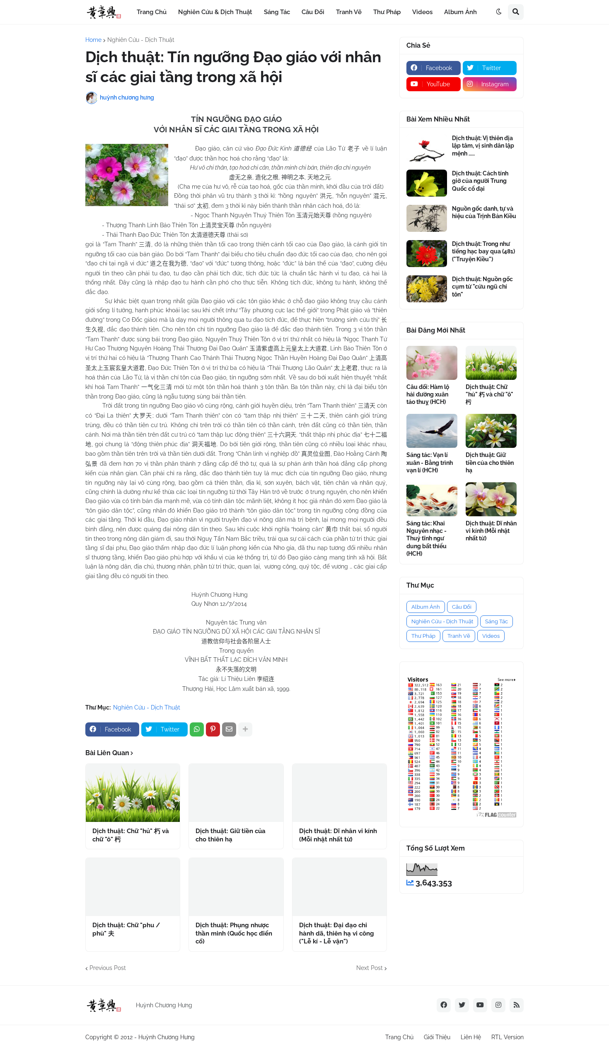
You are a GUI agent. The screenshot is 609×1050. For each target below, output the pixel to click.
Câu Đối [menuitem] (313, 12)
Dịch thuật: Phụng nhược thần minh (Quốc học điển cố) (234, 933)
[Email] (229, 729)
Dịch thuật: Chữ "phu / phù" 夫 (126, 929)
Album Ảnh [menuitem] (460, 12)
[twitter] (462, 1005)
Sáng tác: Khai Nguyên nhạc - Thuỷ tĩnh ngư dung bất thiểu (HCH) (426, 538)
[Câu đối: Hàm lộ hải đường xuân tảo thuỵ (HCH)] (431, 363)
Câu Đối (461, 607)
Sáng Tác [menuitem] (277, 12)
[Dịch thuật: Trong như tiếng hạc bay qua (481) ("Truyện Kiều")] (426, 253)
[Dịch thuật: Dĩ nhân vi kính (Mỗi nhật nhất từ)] (339, 793)
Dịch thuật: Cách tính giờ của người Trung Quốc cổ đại (480, 181)
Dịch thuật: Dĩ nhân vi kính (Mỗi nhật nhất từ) (338, 835)
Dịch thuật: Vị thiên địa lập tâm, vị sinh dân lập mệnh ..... (483, 145)
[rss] (517, 1005)
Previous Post (107, 968)
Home (93, 40)
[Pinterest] (213, 729)
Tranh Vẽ (458, 636)
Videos (491, 636)
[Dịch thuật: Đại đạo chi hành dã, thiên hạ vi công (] (339, 887)
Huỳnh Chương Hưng (166, 1037)
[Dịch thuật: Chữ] (133, 793)
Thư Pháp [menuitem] (387, 12)
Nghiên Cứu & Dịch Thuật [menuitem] (215, 12)
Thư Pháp (423, 636)
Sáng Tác (496, 621)
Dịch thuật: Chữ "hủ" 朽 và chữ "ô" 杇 (130, 835)
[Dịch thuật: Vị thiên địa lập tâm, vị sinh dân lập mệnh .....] (426, 147)
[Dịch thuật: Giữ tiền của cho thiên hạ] (236, 793)
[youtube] (480, 1005)
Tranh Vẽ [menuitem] (349, 12)
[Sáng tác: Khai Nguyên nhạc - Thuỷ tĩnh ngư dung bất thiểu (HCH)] (431, 499)
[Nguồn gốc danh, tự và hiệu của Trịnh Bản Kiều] (426, 218)
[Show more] (245, 729)
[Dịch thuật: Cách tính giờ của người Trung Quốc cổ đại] (426, 183)
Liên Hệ (471, 1037)
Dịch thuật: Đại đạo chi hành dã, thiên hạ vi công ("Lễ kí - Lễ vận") (336, 933)
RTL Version (507, 1037)
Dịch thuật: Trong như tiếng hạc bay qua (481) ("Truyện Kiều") (483, 251)
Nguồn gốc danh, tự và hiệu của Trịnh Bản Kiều (484, 212)
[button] (499, 12)
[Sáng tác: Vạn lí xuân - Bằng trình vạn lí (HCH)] (431, 431)
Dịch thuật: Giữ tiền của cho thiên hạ (231, 835)
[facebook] (444, 1005)
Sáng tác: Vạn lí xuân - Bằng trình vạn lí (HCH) (429, 462)
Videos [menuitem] (422, 12)
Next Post (369, 968)
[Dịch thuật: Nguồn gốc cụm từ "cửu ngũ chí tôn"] (426, 288)
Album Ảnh (425, 607)
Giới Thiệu (437, 1037)
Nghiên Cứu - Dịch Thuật (140, 40)
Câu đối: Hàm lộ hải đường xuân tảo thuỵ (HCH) (427, 394)
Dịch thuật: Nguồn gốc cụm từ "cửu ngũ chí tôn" (482, 286)
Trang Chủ (399, 1037)
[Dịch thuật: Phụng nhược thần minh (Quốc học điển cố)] (236, 887)
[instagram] (498, 1005)
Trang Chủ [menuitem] (152, 12)
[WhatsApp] (197, 729)
